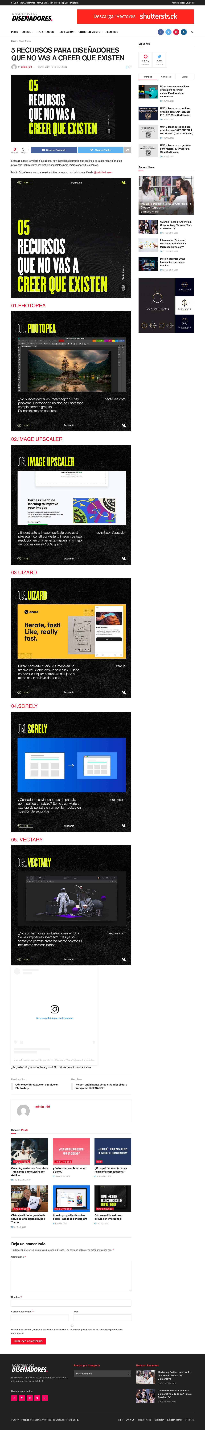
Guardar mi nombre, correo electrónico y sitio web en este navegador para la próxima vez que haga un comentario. (67, 1331)
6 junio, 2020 (43, 66)
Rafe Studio (73, 1419)
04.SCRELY (24, 705)
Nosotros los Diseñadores (29, 1419)
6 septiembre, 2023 (21, 1179)
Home (13, 41)
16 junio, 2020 (19, 1226)
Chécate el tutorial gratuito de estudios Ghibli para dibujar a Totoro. (28, 1218)
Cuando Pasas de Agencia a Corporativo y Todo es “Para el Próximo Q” (176, 225)
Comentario (18, 1256)
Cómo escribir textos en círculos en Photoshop (108, 1217)
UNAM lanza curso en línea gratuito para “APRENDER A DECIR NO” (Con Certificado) (176, 130)
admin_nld (26, 66)
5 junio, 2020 (102, 1223)
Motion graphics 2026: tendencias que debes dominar (172, 262)
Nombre (16, 1297)
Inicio (14, 31)
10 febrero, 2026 (150, 211)
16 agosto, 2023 (62, 1176)
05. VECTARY (27, 839)
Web (76, 1311)
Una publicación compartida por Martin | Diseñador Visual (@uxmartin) (50, 1060)
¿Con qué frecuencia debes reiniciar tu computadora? (110, 1169)
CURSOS (26, 31)
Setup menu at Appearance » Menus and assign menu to (44, 2)
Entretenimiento (89, 31)
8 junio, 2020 (60, 1223)
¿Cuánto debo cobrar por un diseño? (69, 1169)
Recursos (112, 31)
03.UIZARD (24, 572)
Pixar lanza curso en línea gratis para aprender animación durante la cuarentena (174, 91)
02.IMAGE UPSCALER (37, 438)
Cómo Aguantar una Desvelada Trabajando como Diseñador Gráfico (29, 1171)
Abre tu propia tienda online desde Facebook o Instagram (70, 1217)
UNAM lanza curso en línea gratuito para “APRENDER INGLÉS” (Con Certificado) (175, 112)
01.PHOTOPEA (28, 305)
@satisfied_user (103, 172)
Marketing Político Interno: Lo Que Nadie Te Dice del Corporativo (166, 205)
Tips (99, 1161)
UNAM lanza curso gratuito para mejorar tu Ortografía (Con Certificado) (175, 148)
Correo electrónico (22, 1311)
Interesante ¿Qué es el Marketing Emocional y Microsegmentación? (173, 243)
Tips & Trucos (45, 31)
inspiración (66, 31)
